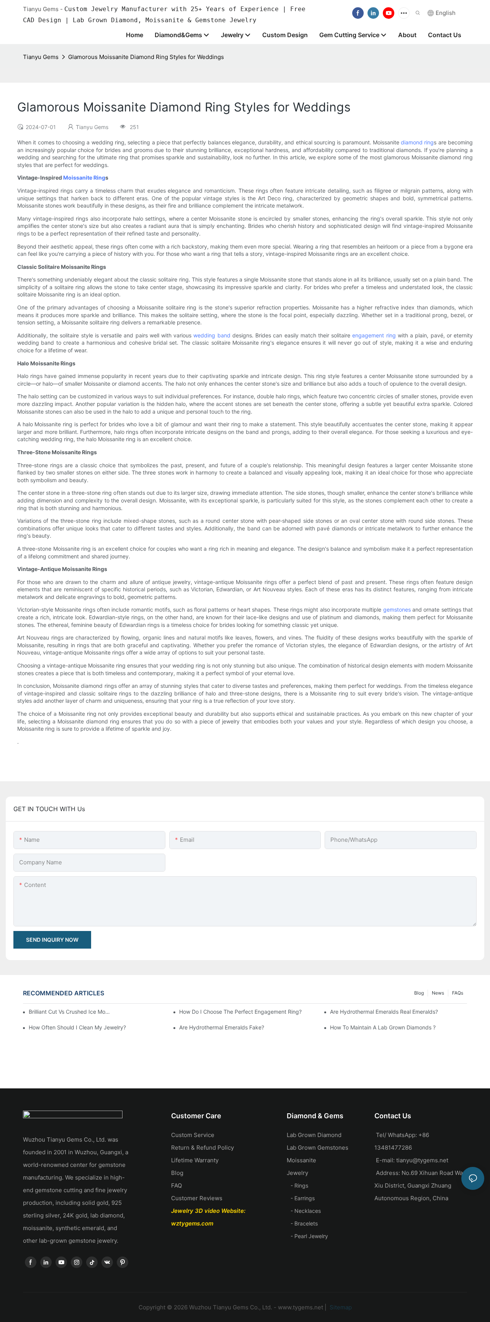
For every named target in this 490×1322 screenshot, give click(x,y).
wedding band (211, 335)
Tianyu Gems (41, 57)
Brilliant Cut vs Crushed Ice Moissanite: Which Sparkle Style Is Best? (70, 1011)
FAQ (176, 1185)
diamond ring (417, 142)
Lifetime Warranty (195, 1160)
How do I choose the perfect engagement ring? (240, 1011)
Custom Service (192, 1135)
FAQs (457, 993)
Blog (419, 993)
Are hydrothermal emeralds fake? (221, 1027)
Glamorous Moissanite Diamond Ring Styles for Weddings (146, 57)
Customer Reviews (196, 1198)
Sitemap (340, 1307)
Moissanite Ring (84, 177)
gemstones (397, 609)
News (438, 993)
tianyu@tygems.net (422, 1160)
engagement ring (373, 335)
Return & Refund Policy (202, 1147)
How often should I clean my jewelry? (77, 1027)
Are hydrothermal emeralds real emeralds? (384, 1011)
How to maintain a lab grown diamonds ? (383, 1027)
